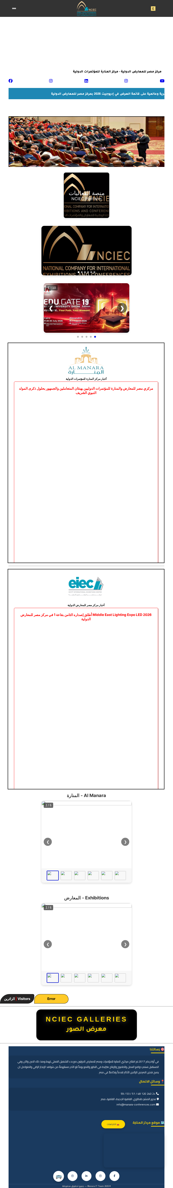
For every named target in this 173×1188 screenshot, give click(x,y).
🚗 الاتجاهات (113, 1124)
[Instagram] (100, 1176)
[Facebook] (114, 1176)
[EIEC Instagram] (72, 1176)
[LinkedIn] (86, 1176)
